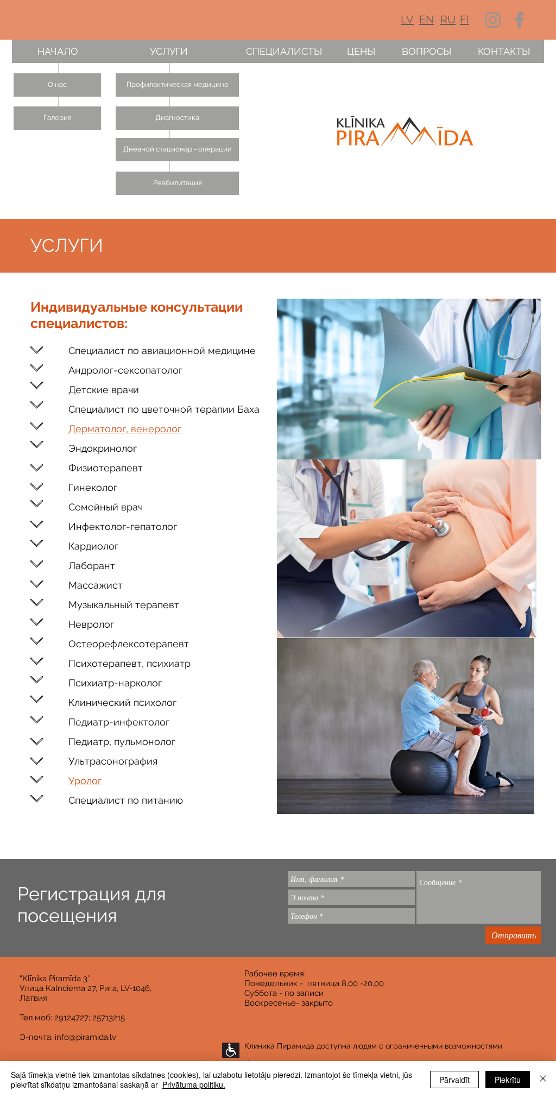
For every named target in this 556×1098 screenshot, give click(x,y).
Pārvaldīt (454, 1079)
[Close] (542, 1079)
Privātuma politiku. (193, 1084)
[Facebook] (519, 19)
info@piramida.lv (85, 1037)
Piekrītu (508, 1079)
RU (448, 19)
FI (464, 19)
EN (426, 19)
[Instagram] (492, 19)
